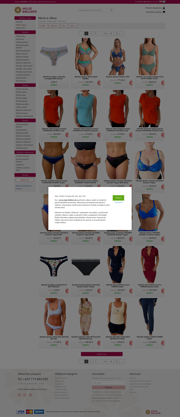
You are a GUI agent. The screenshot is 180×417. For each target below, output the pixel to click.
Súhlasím (118, 198)
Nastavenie (118, 202)
